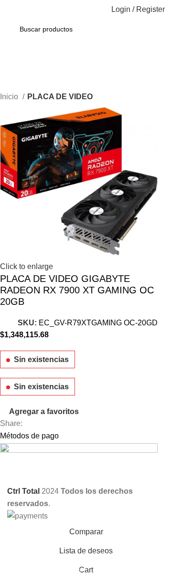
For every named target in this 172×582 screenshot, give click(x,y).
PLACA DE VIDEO (60, 97)
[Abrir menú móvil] (11, 9)
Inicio (10, 97)
